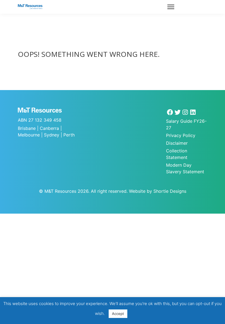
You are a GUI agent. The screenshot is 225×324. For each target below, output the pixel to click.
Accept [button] (118, 313)
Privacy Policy (180, 135)
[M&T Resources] (30, 7)
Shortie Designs (169, 191)
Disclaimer (177, 143)
